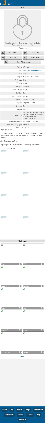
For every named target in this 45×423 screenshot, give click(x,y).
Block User (35, 58)
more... (22, 357)
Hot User (13, 58)
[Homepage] (6, 3)
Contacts (22, 419)
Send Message (13, 53)
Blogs (28, 410)
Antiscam (30, 415)
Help (38, 415)
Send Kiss (35, 53)
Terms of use (38, 410)
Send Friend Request (24, 62)
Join (12, 410)
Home (4, 410)
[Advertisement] (22, 383)
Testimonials (9, 415)
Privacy (20, 415)
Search (19, 410)
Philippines (37, 70)
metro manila (28, 70)
